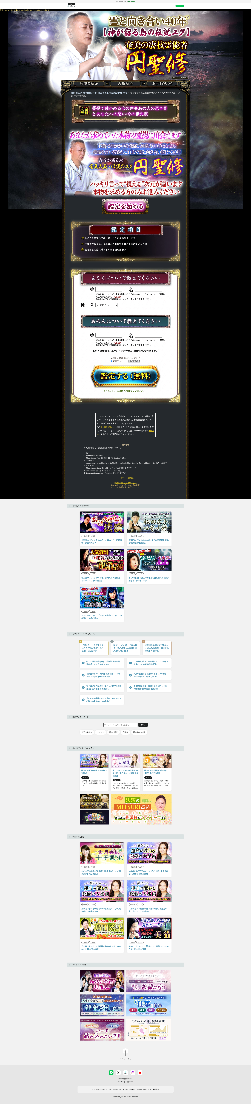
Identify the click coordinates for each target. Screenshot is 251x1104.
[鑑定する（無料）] (125, 376)
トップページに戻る (125, 478)
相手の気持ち (87, 732)
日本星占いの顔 (139, 732)
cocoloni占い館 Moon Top (83, 93)
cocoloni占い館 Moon (125, 1082)
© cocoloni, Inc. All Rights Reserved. (125, 1097)
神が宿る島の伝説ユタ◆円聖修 (112, 93)
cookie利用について (125, 1079)
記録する (116, 361)
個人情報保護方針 (107, 427)
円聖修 (125, 732)
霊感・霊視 (113, 732)
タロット (100, 732)
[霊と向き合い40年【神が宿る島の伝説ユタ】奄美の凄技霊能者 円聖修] (125, 55)
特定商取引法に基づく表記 (125, 483)
